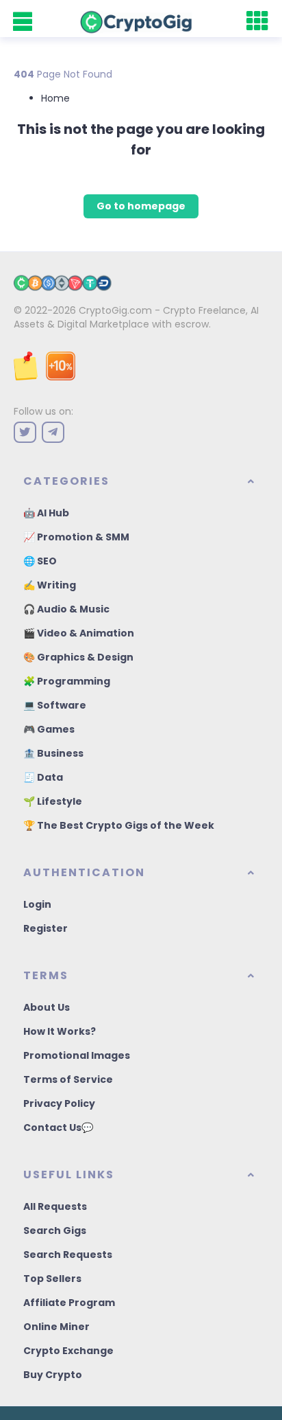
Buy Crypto (52, 1375)
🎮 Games (49, 729)
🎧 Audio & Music (66, 609)
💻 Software (54, 705)
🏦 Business (53, 753)
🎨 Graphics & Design (78, 657)
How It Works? (59, 1031)
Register (45, 928)
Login (37, 904)
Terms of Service (68, 1079)
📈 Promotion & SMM (76, 537)
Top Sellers (52, 1278)
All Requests (55, 1206)
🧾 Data (43, 777)
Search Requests (67, 1254)
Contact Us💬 (58, 1127)
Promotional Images (76, 1055)
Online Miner (56, 1326)
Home (55, 98)
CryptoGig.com (115, 310)
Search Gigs (54, 1230)
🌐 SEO (40, 561)
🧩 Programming (66, 681)
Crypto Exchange (68, 1351)
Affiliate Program (69, 1302)
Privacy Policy (59, 1103)
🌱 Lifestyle (52, 801)
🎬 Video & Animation (78, 633)
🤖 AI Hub (46, 513)
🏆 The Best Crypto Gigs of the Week (118, 825)
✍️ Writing (49, 585)
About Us (46, 1007)
